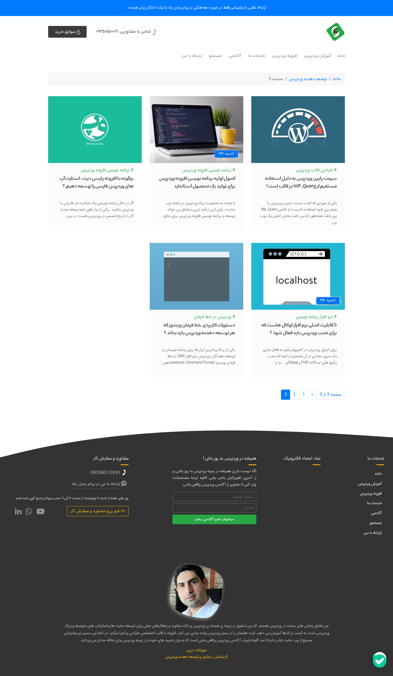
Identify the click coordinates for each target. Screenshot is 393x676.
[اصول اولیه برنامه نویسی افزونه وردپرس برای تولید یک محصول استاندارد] (196, 129)
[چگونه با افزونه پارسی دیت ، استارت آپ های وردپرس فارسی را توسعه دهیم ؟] (95, 129)
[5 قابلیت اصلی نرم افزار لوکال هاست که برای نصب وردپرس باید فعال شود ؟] (298, 276)
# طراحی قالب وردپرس (316, 170)
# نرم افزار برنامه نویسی (316, 316)
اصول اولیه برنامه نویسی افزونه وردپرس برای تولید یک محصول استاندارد (197, 183)
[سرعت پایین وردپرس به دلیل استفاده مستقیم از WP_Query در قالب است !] (298, 129)
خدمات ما (256, 55)
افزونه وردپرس (284, 55)
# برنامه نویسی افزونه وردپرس (208, 170)
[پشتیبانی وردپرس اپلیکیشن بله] (379, 658)
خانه (341, 55)
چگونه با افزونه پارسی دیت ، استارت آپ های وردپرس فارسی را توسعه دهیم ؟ (97, 183)
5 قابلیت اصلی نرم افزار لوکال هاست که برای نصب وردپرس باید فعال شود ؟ (299, 329)
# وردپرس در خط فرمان (214, 316)
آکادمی (235, 55)
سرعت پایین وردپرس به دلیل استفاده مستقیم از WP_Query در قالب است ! (301, 183)
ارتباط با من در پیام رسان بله (96, 483)
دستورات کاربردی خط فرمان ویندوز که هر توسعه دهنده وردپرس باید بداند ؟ (199, 329)
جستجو (215, 55)
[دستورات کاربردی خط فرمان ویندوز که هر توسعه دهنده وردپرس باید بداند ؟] (196, 276)
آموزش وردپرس (317, 55)
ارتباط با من (192, 55)
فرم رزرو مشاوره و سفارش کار (95, 511)
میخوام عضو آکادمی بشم (214, 519)
